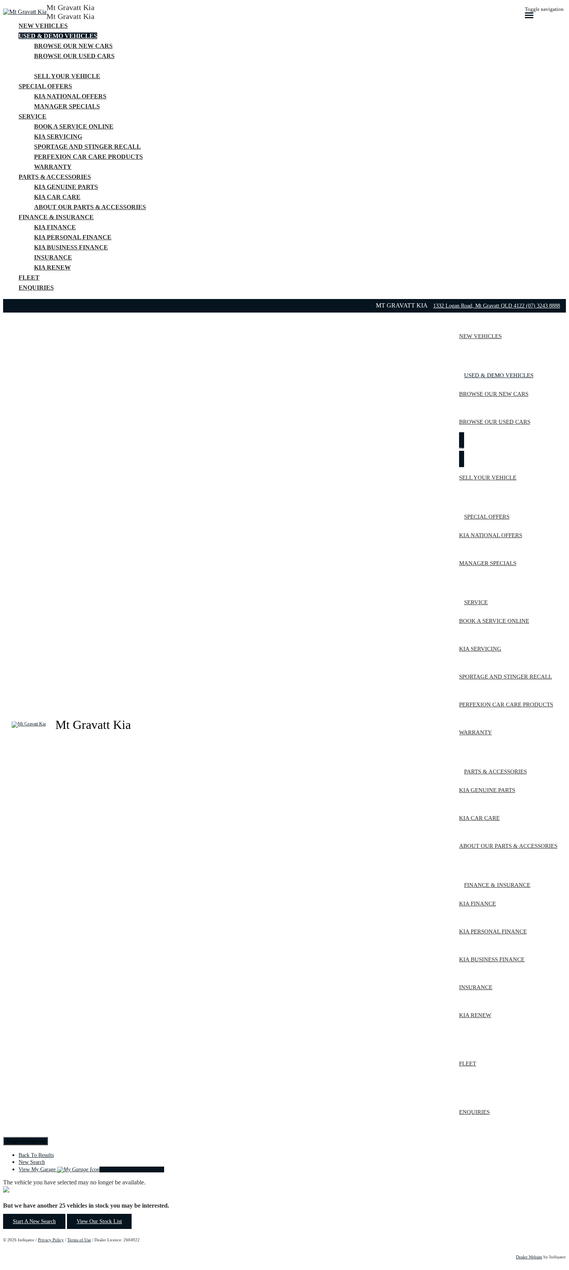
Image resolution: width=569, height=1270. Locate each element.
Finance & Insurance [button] (56, 217)
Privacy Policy (51, 1239)
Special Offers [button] (45, 86)
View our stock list (99, 1221)
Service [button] (32, 116)
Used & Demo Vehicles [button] (58, 36)
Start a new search (34, 1221)
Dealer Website (529, 1257)
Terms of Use (79, 1239)
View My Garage (91, 1169)
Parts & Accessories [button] (55, 177)
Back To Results (36, 1155)
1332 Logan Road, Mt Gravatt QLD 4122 (479, 306)
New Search (32, 1162)
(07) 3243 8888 (543, 306)
